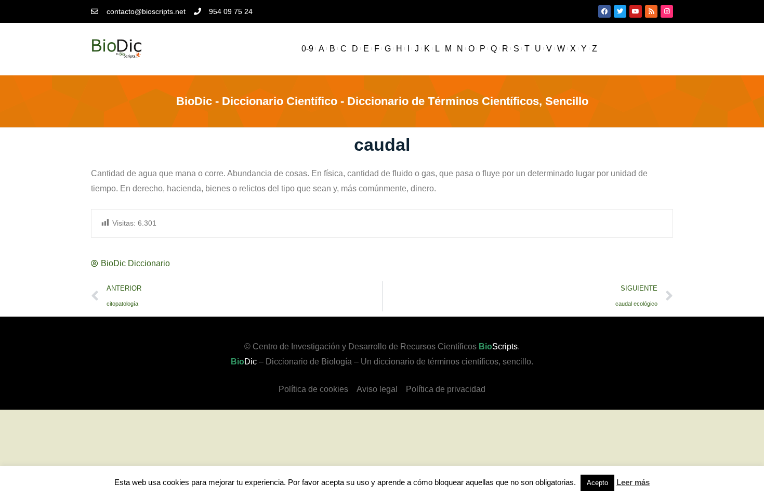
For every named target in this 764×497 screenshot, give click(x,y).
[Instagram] (667, 11)
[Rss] (651, 11)
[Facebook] (604, 11)
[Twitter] (620, 11)
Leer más (633, 482)
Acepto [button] (597, 483)
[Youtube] (635, 11)
